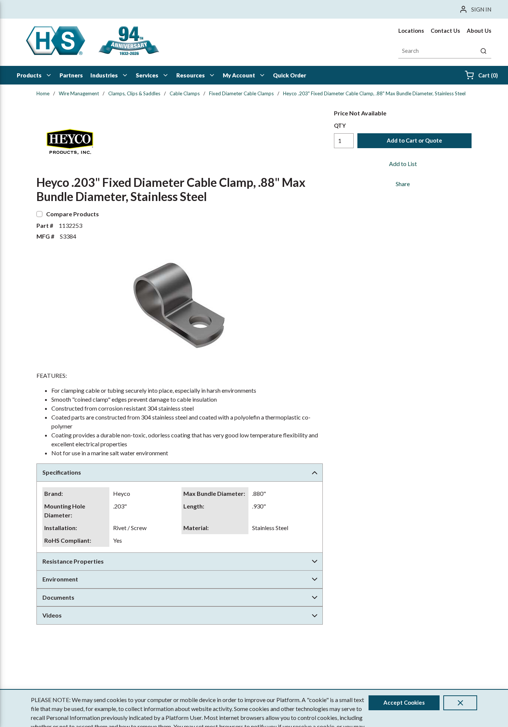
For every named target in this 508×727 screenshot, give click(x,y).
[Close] (460, 702)
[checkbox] (39, 214)
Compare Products (72, 213)
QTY (340, 125)
